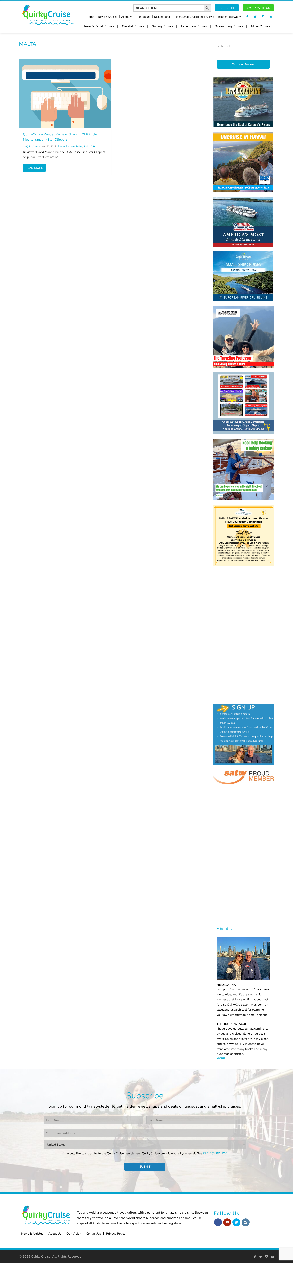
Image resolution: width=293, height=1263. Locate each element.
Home (90, 16)
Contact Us (143, 16)
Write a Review (243, 64)
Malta (79, 146)
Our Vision (73, 1234)
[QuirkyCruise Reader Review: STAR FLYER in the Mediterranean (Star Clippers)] (65, 93)
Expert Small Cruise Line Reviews (194, 16)
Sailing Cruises (162, 26)
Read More (34, 168)
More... (222, 1058)
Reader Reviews (228, 16)
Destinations (162, 16)
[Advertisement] (113, 208)
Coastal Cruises (133, 26)
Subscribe (227, 8)
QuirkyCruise (33, 146)
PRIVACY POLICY (215, 1153)
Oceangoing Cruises (229, 26)
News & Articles (107, 16)
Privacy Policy (115, 1234)
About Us (54, 1234)
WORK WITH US (258, 8)
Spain (86, 146)
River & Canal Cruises (99, 26)
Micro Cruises (260, 26)
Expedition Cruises (194, 26)
